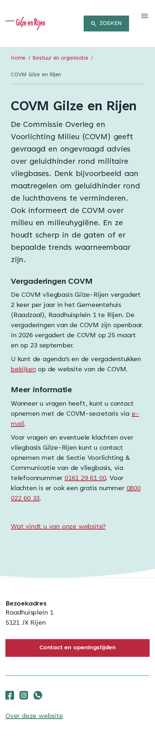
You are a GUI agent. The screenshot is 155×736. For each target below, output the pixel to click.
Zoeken (110, 23)
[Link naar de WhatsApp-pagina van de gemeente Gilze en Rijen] (38, 695)
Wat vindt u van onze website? (58, 527)
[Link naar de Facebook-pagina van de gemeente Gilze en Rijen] (9, 695)
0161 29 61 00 (85, 478)
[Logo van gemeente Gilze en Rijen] (25, 24)
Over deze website (34, 716)
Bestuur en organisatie (60, 58)
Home (18, 58)
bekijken (23, 370)
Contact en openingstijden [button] (77, 648)
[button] (144, 16)
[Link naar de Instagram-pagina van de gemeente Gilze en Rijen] (23, 695)
